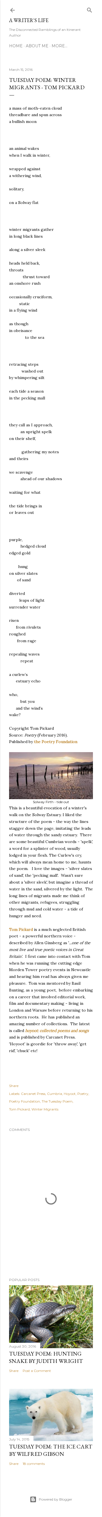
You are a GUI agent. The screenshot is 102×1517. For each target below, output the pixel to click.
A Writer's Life (28, 20)
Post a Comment (37, 1371)
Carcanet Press (33, 1094)
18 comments (34, 1463)
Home (16, 45)
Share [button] (13, 1086)
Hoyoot (70, 1094)
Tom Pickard (21, 929)
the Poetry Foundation (55, 741)
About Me (37, 45)
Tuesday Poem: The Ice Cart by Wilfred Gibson (50, 1450)
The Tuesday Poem (57, 1101)
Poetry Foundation (24, 1101)
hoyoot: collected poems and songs (57, 1030)
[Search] (89, 8)
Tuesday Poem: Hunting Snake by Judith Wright (46, 1357)
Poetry (82, 1094)
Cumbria (54, 1094)
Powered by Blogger (55, 1499)
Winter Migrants (44, 1109)
